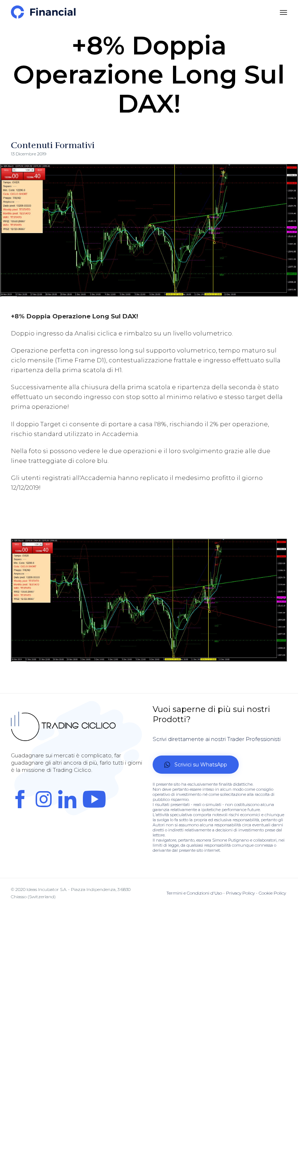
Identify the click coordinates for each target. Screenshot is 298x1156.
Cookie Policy (272, 893)
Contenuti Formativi (52, 145)
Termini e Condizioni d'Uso (194, 893)
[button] (196, 765)
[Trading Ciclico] (43, 12)
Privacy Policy (240, 893)
